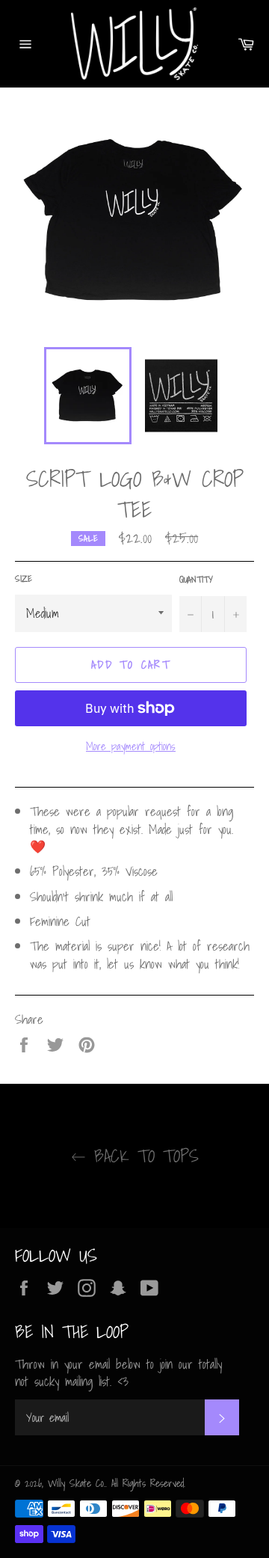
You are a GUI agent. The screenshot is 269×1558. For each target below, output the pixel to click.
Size (23, 579)
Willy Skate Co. (76, 1483)
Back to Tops (142, 1156)
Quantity (196, 580)
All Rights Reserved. (148, 1483)
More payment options (131, 746)
